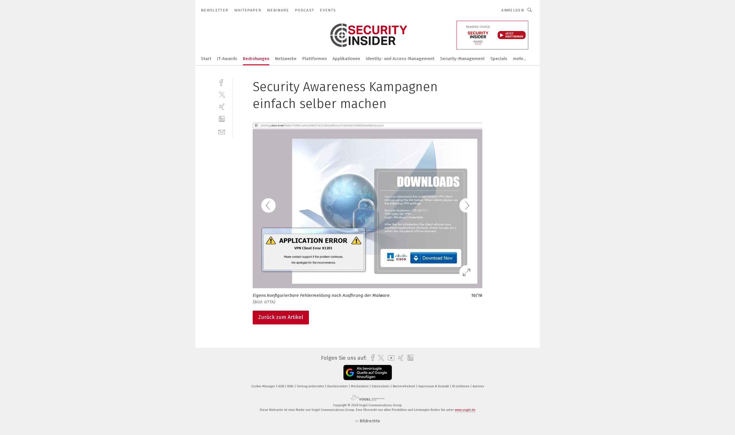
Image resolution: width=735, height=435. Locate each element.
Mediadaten (360, 386)
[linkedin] (221, 119)
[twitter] (221, 94)
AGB (281, 386)
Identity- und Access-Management (400, 58)
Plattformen (314, 58)
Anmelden (512, 10)
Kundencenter (338, 386)
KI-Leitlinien (461, 386)
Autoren (478, 386)
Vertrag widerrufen (311, 386)
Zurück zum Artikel (280, 317)
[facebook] (221, 82)
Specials (498, 58)
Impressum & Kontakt (434, 386)
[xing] (221, 106)
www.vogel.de (465, 410)
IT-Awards (227, 58)
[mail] (221, 131)
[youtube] (389, 357)
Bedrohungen (256, 58)
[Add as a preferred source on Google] (367, 372)
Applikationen (346, 58)
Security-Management (462, 58)
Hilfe (291, 386)
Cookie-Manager (263, 386)
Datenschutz (381, 386)
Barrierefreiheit (404, 386)
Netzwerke (286, 58)
